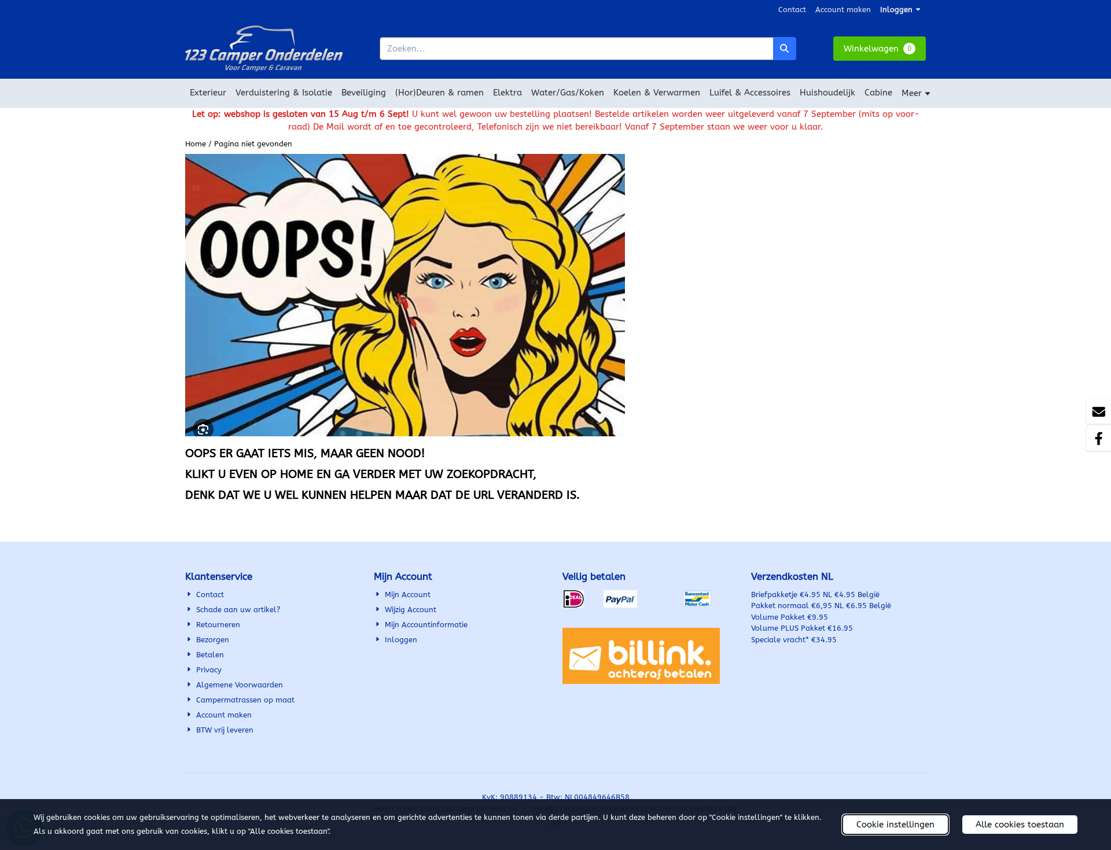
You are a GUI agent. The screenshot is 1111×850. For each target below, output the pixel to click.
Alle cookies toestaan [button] (1020, 824)
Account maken (843, 9)
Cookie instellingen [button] (895, 824)
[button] (879, 48)
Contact (792, 9)
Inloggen (896, 9)
